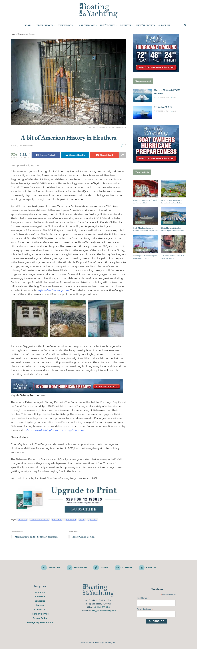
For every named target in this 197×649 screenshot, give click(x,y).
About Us (40, 592)
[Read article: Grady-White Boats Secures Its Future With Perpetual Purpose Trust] (145, 216)
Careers (40, 605)
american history (39, 519)
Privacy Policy (40, 618)
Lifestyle (125, 25)
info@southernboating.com (104, 610)
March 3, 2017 (16, 145)
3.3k (174, 97)
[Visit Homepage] (98, 10)
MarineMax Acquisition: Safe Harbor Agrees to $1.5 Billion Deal (173, 229)
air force (22, 519)
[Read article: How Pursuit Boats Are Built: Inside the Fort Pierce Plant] (145, 188)
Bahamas (32, 34)
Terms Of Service (40, 613)
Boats (27, 25)
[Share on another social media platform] (122, 155)
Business (140, 222)
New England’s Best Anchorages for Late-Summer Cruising (145, 256)
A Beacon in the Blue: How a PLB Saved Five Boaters (172, 256)
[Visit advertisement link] (68, 499)
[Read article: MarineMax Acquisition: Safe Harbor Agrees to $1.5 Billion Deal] (173, 216)
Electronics (107, 25)
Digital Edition (145, 25)
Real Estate (170, 194)
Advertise (40, 596)
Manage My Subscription (40, 622)
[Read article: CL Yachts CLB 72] (142, 112)
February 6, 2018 (162, 97)
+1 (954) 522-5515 (102, 607)
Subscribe (164, 25)
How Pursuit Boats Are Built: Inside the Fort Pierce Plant (145, 201)
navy (81, 519)
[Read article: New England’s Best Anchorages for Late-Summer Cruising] (145, 244)
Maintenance (86, 25)
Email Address (145, 609)
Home (13, 34)
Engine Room (65, 25)
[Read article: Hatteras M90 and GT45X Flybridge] (142, 95)
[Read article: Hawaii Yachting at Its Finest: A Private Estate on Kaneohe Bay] (173, 188)
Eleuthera (71, 519)
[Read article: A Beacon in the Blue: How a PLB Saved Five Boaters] (173, 244)
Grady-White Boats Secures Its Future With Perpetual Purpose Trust (145, 229)
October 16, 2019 (162, 111)
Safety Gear (170, 250)
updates (92, 519)
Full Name (143, 597)
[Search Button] (185, 25)
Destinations (44, 25)
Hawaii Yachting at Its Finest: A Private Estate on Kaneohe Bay (171, 201)
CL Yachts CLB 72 (163, 107)
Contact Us (40, 609)
